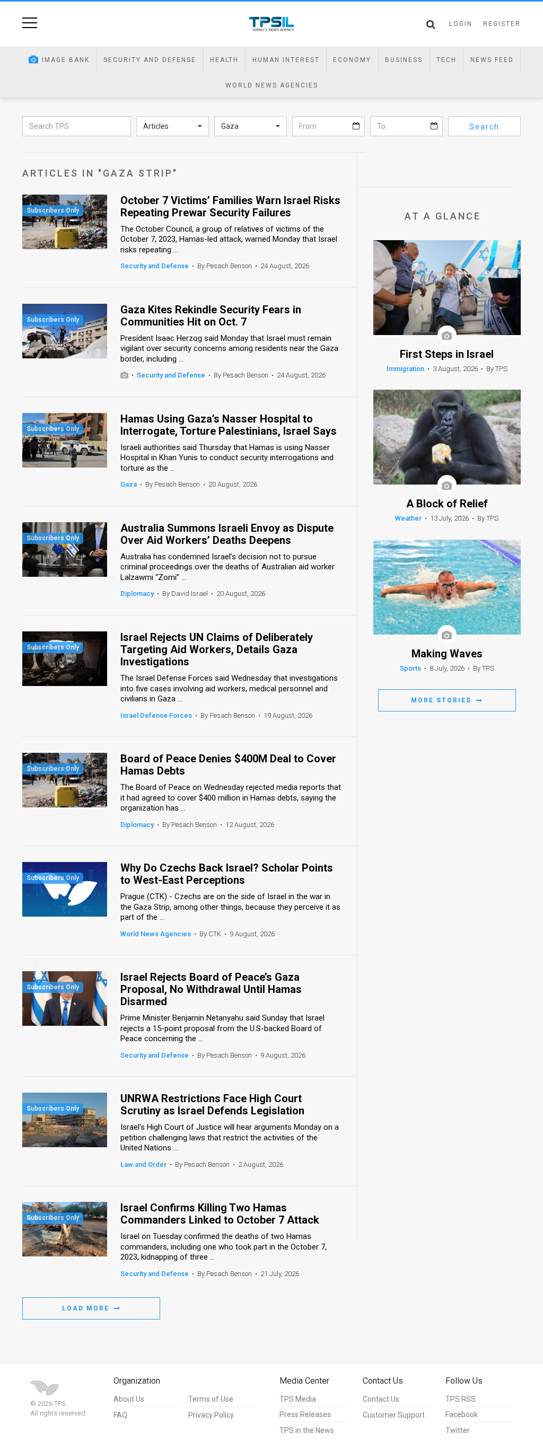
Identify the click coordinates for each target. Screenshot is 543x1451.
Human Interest (286, 60)
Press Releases (305, 1414)
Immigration (405, 369)
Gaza (128, 484)
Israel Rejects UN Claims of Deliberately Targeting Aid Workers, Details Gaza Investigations (216, 649)
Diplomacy (137, 593)
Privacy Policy (211, 1415)
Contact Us (381, 1399)
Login (460, 24)
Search (484, 126)
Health (224, 60)
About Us (128, 1399)
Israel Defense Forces (156, 715)
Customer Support (394, 1415)
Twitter (457, 1430)
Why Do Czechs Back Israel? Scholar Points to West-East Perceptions (226, 874)
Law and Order (143, 1164)
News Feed (492, 60)
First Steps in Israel (447, 354)
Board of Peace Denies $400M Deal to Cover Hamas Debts (228, 765)
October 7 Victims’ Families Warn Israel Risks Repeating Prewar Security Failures (230, 207)
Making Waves (447, 654)
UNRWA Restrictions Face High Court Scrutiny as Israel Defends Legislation (212, 1105)
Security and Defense (149, 60)
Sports (410, 668)
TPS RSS (460, 1399)
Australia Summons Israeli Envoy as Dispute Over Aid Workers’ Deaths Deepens (227, 534)
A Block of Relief (447, 504)
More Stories (442, 700)
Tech (446, 60)
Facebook (461, 1414)
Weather (408, 518)
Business (404, 60)
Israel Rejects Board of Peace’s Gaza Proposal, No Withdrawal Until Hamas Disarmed (211, 989)
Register (502, 24)
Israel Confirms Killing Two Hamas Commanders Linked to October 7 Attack (219, 1214)
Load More (87, 1308)
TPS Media (297, 1399)
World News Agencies (271, 85)
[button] (172, 126)
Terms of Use (210, 1399)
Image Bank (66, 60)
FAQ (120, 1415)
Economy (352, 60)
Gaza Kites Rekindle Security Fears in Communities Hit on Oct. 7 (210, 316)
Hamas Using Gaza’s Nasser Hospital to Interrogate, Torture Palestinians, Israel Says (228, 425)
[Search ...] (431, 24)
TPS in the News (306, 1430)
